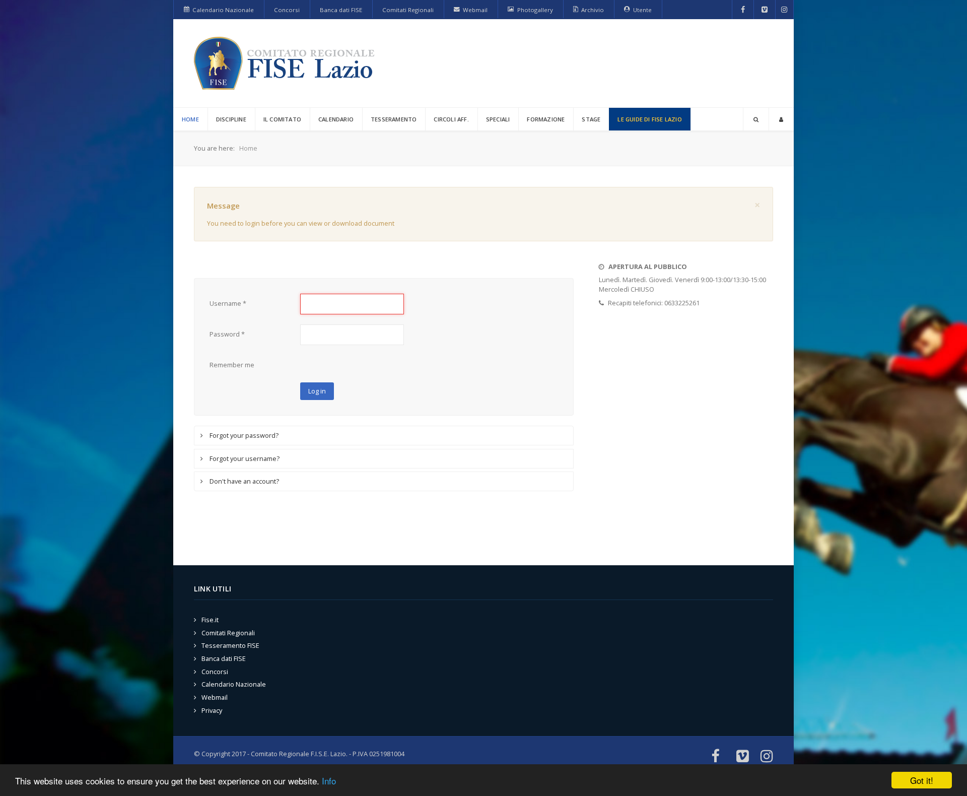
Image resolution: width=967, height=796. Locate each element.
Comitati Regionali (228, 632)
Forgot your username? (244, 458)
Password (227, 334)
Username (228, 303)
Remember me (232, 364)
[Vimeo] (764, 9)
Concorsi (214, 671)
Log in (317, 390)
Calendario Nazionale (233, 684)
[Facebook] (743, 9)
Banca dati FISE (223, 658)
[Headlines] (286, 63)
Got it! (921, 780)
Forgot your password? (243, 435)
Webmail (214, 697)
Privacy (211, 710)
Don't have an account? (243, 481)
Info (329, 780)
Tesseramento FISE (230, 645)
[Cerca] (756, 119)
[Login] (781, 119)
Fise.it (210, 619)
